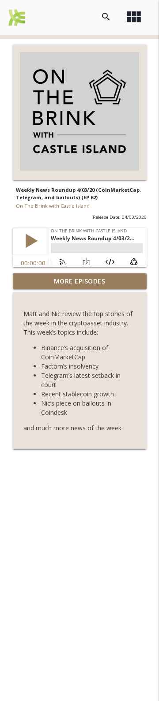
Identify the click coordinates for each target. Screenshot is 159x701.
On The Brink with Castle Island (53, 205)
